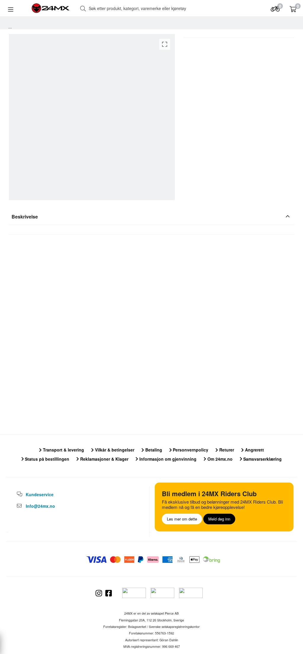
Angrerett (254, 450)
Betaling (153, 450)
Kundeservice (40, 494)
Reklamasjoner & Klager (103, 459)
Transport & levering (63, 450)
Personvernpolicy (190, 450)
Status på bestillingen (46, 459)
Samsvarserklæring (262, 459)
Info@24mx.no (40, 506)
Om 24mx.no (219, 459)
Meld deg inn (219, 519)
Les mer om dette (182, 519)
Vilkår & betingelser (114, 450)
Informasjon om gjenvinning (167, 459)
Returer (226, 450)
